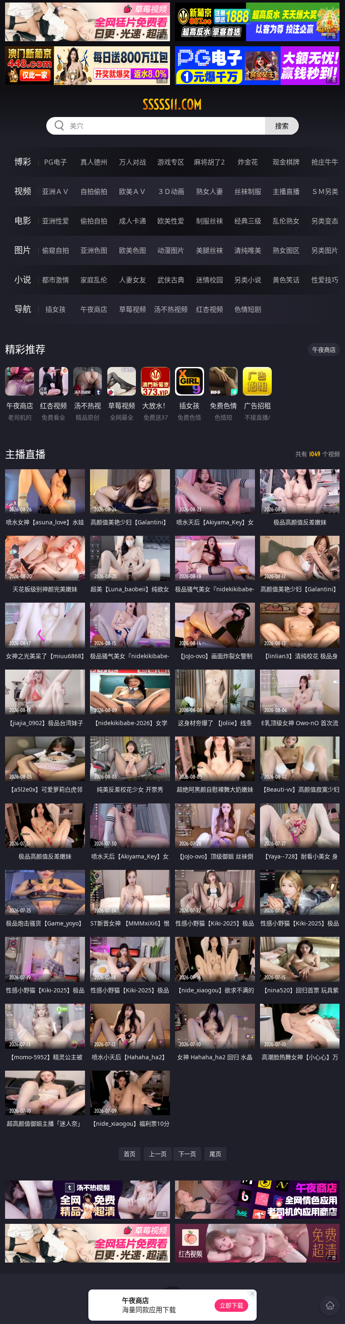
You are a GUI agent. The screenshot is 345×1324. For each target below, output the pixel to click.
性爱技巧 (324, 279)
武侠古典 (170, 279)
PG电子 (55, 162)
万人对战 (132, 162)
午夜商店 (93, 309)
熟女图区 (286, 250)
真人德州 (93, 162)
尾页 (215, 1154)
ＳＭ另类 (324, 191)
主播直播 (286, 191)
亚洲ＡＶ (55, 191)
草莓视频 (132, 309)
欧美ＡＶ (132, 191)
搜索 (282, 125)
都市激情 (55, 279)
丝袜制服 (247, 191)
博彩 (22, 161)
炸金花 (248, 162)
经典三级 (247, 221)
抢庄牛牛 (324, 162)
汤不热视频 (171, 309)
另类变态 (324, 221)
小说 (22, 279)
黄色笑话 (286, 279)
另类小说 (247, 279)
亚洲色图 (93, 250)
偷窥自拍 (55, 250)
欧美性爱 (170, 221)
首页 (129, 1154)
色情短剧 (247, 309)
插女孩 (55, 309)
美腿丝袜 (209, 250)
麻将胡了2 (209, 162)
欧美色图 (132, 250)
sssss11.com (172, 104)
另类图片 (324, 250)
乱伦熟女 (286, 221)
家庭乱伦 (93, 279)
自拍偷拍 (93, 191)
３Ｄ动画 (170, 191)
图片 (22, 250)
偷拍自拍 (93, 221)
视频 (22, 191)
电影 (22, 220)
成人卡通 (132, 221)
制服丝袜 (209, 221)
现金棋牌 (286, 162)
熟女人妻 (209, 191)
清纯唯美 (247, 250)
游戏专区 (170, 162)
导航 (22, 309)
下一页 (187, 1154)
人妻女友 (132, 279)
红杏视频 (209, 309)
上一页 (158, 1154)
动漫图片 (170, 250)
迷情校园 (209, 279)
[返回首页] (330, 1305)
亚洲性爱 (55, 221)
